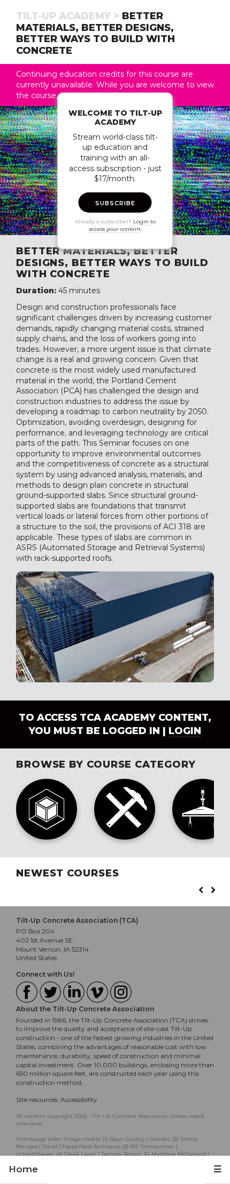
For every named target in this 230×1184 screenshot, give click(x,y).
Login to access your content (122, 225)
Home (23, 1169)
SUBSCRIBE (115, 202)
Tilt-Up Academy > (67, 16)
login (184, 731)
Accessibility (78, 1100)
